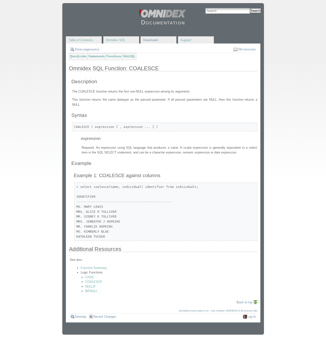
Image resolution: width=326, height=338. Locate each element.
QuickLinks (78, 56)
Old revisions (247, 49)
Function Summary (94, 268)
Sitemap (80, 316)
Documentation (163, 22)
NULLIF (90, 286)
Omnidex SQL (115, 40)
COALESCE (93, 281)
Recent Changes (104, 316)
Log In (251, 316)
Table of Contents (80, 40)
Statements (96, 56)
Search (255, 10)
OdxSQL (129, 56)
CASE (89, 277)
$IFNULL (91, 291)
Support (185, 40)
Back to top (244, 302)
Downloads (150, 40)
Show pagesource (87, 49)
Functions (113, 56)
